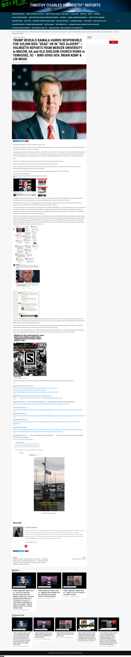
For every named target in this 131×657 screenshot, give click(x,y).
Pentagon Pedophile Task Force (19, 37)
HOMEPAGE (97, 14)
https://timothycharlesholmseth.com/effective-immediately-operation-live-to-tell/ (35, 388)
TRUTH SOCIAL (75, 14)
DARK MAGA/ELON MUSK (18, 14)
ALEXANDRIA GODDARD (76, 21)
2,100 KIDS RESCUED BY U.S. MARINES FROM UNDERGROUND (27, 24)
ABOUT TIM (83, 14)
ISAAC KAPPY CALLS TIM (99, 21)
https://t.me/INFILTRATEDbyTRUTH (23, 439)
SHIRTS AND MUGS (49, 24)
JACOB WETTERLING (17, 21)
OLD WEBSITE (63, 17)
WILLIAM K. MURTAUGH (63, 21)
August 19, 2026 (111, 646)
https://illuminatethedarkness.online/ (52, 398)
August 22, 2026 (24, 609)
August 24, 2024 (25, 62)
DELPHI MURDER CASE (61, 24)
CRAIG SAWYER (88, 21)
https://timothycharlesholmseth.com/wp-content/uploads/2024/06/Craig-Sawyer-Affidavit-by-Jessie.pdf (41, 403)
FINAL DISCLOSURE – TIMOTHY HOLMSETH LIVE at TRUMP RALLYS (66, 28)
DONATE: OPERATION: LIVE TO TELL (35, 14)
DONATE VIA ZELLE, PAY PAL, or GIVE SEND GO (57, 14)
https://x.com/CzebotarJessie (27, 398)
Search (89, 37)
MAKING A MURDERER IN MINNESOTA (77, 17)
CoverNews (73, 653)
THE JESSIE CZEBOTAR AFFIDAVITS (21, 28)
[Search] (118, 21)
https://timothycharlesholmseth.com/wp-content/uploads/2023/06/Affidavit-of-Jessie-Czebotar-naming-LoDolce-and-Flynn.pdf (47, 409)
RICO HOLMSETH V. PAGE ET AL (39, 28)
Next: (78, 558)
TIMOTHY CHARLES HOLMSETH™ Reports (65, 5)
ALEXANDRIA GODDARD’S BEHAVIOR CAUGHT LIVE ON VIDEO (84, 24)
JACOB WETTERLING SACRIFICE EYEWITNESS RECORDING (43, 17)
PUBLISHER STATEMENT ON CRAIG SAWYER (44, 21)
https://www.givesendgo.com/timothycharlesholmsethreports (29, 390)
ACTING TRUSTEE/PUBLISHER (19, 17)
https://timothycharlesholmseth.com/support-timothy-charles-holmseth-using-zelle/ (35, 392)
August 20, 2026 (89, 641)
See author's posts (31, 542)
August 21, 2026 (50, 598)
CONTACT (90, 14)
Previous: (30, 561)
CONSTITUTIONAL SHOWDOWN (96, 17)
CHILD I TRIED (27, 21)
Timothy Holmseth (17, 62)
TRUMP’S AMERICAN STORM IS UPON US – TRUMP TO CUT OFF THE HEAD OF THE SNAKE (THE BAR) (74, 592)
